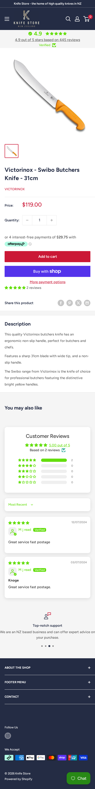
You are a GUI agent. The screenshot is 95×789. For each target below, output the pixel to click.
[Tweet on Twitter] (78, 303)
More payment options (47, 282)
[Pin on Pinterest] (69, 303)
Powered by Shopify (18, 779)
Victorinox (15, 189)
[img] (18, 523)
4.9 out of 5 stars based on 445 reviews (47, 40)
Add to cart (47, 256)
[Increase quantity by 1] (51, 220)
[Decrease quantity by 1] (27, 220)
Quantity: (12, 220)
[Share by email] (87, 303)
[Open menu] (7, 19)
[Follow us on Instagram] (8, 736)
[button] (16, 288)
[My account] (77, 18)
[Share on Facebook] (61, 303)
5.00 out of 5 (59, 445)
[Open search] (68, 18)
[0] (86, 19)
